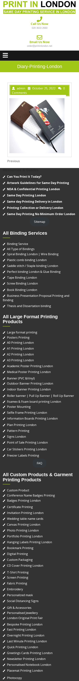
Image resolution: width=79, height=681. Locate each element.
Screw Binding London (22, 283)
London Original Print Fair (25, 618)
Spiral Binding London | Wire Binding (33, 254)
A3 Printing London (20, 360)
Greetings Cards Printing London (30, 653)
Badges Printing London (24, 501)
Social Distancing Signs (23, 601)
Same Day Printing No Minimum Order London (41, 214)
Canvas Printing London (23, 525)
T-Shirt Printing (18, 572)
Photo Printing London (23, 530)
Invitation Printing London (25, 513)
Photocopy (14, 678)
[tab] (5, 55)
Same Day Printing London (26, 195)
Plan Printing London (21, 425)
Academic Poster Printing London (30, 366)
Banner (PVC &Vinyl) (21, 378)
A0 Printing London (20, 343)
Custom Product (18, 490)
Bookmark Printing (20, 548)
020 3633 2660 (39, 28)
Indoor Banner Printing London (29, 389)
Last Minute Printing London (27, 641)
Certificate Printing (20, 507)
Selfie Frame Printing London (27, 413)
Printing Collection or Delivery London (35, 208)
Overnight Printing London (25, 635)
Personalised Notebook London (29, 665)
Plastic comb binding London (27, 260)
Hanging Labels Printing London (29, 542)
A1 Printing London (20, 348)
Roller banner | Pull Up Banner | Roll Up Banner (40, 396)
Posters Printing (18, 337)
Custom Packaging (20, 560)
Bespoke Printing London (24, 624)
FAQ (39, 463)
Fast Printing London (21, 630)
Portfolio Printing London (25, 536)
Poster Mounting (19, 407)
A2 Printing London (20, 354)
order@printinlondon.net (39, 46)
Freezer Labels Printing (23, 455)
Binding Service (17, 244)
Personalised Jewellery (22, 613)
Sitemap (39, 222)
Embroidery (15, 589)
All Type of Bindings (21, 249)
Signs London (16, 437)
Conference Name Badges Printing (31, 495)
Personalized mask (20, 595)
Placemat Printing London (25, 671)
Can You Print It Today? (24, 177)
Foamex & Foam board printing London (34, 402)
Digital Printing (17, 554)
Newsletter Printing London (26, 659)
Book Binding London (22, 290)
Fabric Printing (17, 583)
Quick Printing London (22, 647)
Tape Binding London (22, 278)
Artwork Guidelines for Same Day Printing (38, 183)
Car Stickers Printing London (27, 449)
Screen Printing (17, 577)
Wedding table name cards (25, 519)
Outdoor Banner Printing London (30, 383)
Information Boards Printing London (32, 418)
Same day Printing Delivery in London (34, 202)
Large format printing (22, 332)
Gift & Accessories (19, 608)
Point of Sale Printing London (27, 442)
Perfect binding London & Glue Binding (34, 272)
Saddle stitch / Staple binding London (32, 266)
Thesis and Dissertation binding (29, 306)
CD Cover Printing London (25, 566)
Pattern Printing (18, 431)
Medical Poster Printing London (29, 372)
